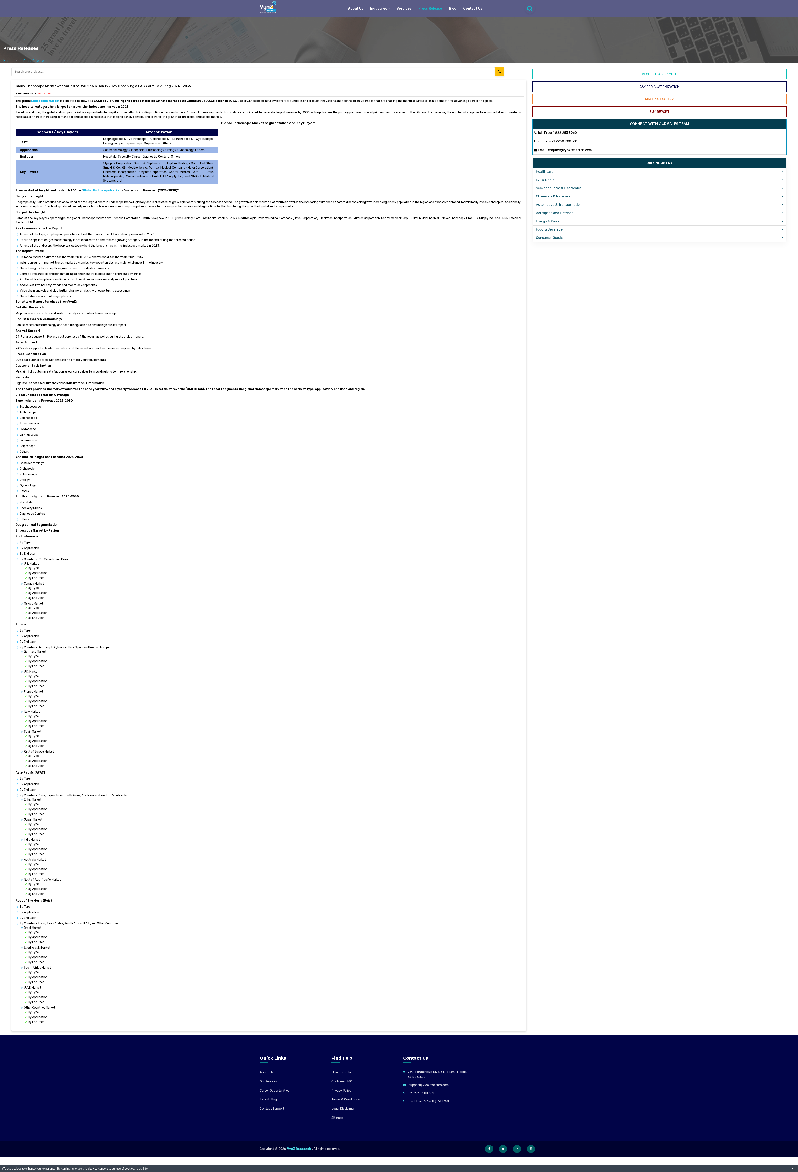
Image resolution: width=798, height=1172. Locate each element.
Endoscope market (45, 101)
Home (7, 61)
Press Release (430, 8)
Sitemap (337, 1118)
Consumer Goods (549, 238)
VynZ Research (299, 1149)
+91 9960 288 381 (563, 141)
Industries (378, 8)
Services (404, 8)
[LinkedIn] (517, 1149)
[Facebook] (489, 1149)
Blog (453, 8)
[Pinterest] (531, 1149)
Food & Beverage (549, 229)
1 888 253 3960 (565, 133)
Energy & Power (548, 221)
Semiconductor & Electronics (558, 188)
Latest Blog (268, 1099)
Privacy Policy (341, 1090)
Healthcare (544, 172)
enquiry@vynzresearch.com (570, 150)
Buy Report (659, 112)
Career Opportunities (274, 1090)
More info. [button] (142, 1168)
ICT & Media (545, 180)
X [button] (792, 1168)
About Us (355, 8)
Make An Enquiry (659, 99)
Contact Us (472, 8)
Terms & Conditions (345, 1099)
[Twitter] (503, 1149)
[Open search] (530, 8)
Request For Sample (659, 74)
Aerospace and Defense (554, 213)
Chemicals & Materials (553, 196)
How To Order (341, 1072)
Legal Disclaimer (343, 1108)
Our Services (268, 1081)
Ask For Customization (659, 87)
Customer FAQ (341, 1081)
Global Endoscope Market (102, 190)
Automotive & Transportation (559, 205)
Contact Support (272, 1108)
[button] (786, 1160)
